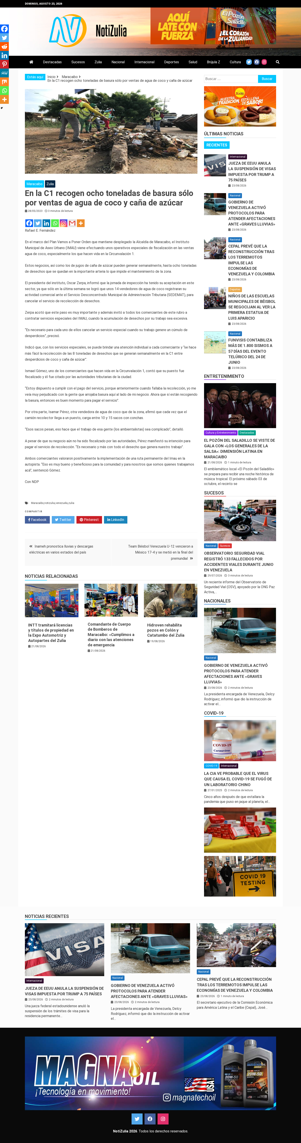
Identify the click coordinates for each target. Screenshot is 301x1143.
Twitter (64, 520)
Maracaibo (34, 184)
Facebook (38, 520)
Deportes (171, 62)
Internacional (144, 62)
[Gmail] (72, 223)
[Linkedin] (46, 223)
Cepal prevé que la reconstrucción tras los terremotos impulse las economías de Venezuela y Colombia (235, 985)
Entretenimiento (224, 376)
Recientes (216, 145)
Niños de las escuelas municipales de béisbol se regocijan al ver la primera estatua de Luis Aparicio (252, 307)
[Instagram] (63, 223)
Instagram (163, 1118)
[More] (81, 223)
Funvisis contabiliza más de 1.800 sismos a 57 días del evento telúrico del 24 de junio (250, 351)
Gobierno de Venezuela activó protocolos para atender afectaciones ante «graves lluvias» (251, 213)
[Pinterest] (4, 64)
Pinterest (91, 520)
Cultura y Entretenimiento (221, 432)
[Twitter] (38, 223)
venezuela (62, 503)
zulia (71, 503)
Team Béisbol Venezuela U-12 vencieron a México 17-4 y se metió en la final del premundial (160, 552)
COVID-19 (213, 713)
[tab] (217, 145)
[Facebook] (29, 223)
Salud (193, 62)
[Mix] (4, 81)
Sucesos (78, 62)
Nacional (118, 62)
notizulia (49, 503)
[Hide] (2, 108)
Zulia (98, 62)
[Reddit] (4, 46)
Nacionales (217, 601)
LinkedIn (117, 520)
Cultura (235, 62)
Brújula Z (213, 62)
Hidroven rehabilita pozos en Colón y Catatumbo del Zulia (165, 630)
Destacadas (52, 62)
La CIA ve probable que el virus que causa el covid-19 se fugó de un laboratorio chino (238, 779)
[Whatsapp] (55, 223)
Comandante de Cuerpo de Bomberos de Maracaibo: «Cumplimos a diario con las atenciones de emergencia (111, 634)
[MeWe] (4, 73)
